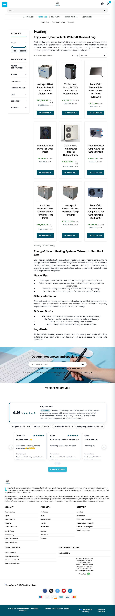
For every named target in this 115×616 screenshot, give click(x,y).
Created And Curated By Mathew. (57, 608)
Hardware (55, 17)
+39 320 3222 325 (86, 568)
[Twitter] (57, 591)
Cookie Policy (9, 531)
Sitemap (43, 538)
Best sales (44, 512)
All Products (28, 17)
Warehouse (45, 535)
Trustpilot (20, 435)
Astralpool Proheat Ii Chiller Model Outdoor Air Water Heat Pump (45, 211)
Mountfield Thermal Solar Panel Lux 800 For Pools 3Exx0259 (95, 90)
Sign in (7, 516)
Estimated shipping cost (85, 527)
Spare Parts (87, 17)
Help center (81, 516)
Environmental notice (84, 519)
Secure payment (10, 552)
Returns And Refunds (12, 560)
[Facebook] (45, 591)
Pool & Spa (43, 17)
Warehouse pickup (83, 530)
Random (84, 55)
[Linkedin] (70, 591)
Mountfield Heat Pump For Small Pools (45, 148)
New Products (46, 519)
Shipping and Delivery (12, 556)
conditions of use (56, 368)
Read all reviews (57, 469)
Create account (10, 519)
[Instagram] (51, 591)
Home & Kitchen (71, 17)
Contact (43, 531)
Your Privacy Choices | (87, 611)
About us (80, 512)
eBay (52, 435)
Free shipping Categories (85, 523)
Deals (42, 516)
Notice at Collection (101, 611)
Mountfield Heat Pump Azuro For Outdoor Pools (95, 148)
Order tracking (10, 512)
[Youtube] (64, 591)
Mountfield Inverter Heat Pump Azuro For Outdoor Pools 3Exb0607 (95, 211)
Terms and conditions (12, 563)
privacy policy (77, 368)
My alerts (8, 523)
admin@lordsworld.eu (86, 570)
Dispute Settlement (11, 542)
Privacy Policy (9, 535)
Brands (43, 523)
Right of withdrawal (11, 538)
